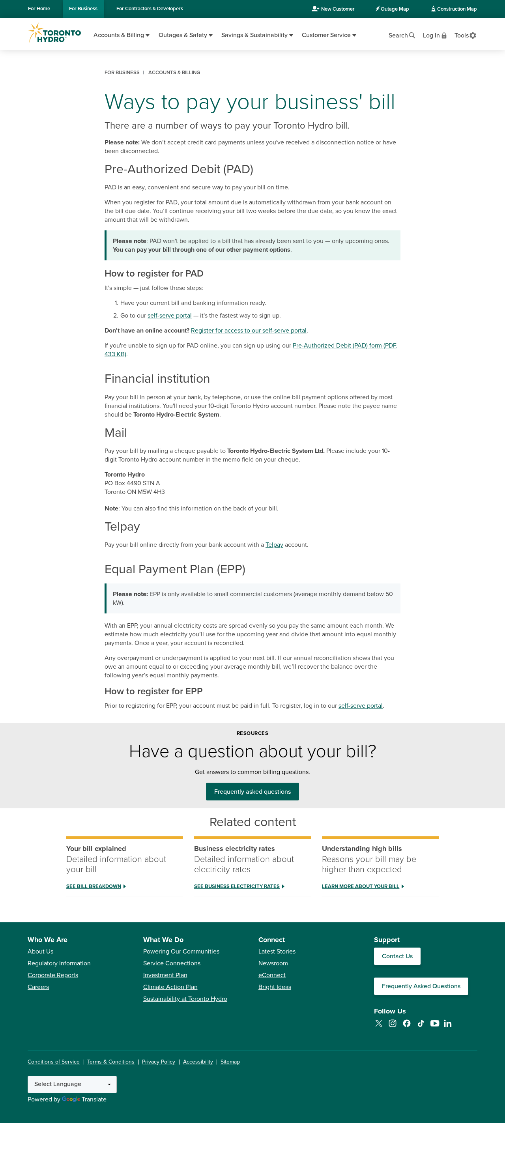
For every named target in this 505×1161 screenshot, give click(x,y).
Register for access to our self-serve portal (249, 331)
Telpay (274, 545)
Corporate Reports (53, 975)
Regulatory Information (59, 963)
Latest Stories (277, 951)
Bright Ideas (274, 987)
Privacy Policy (158, 1061)
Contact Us (397, 956)
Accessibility (198, 1061)
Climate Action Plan (170, 987)
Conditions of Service (54, 1061)
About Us (40, 951)
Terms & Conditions (111, 1061)
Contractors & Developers (149, 9)
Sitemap (230, 1061)
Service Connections (171, 963)
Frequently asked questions (252, 792)
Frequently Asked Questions (421, 986)
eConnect (272, 975)
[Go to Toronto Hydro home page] (54, 32)
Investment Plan (165, 975)
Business (83, 9)
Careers (38, 987)
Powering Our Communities (181, 951)
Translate (94, 1099)
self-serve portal (170, 316)
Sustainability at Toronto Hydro (185, 999)
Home (39, 9)
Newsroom (273, 963)
